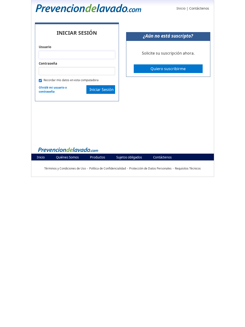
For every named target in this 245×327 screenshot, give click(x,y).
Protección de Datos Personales (150, 168)
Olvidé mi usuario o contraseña (53, 89)
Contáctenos (199, 8)
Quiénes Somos (67, 157)
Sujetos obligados (129, 157)
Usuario (45, 47)
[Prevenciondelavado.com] (68, 149)
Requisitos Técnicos (188, 168)
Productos (97, 157)
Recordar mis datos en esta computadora (71, 80)
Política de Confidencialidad (107, 168)
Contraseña (48, 63)
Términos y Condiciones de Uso (65, 168)
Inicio (181, 8)
